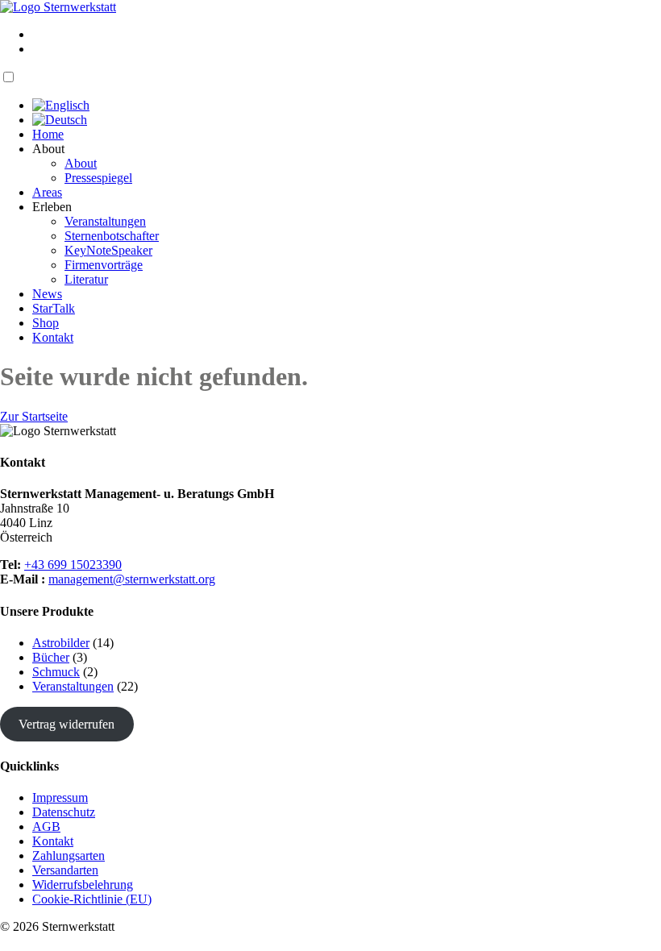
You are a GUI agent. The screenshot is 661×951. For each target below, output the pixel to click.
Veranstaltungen (105, 221)
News (47, 294)
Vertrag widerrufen (66, 724)
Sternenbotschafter (111, 236)
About (80, 163)
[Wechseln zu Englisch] (60, 105)
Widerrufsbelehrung (82, 884)
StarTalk (53, 308)
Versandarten (65, 870)
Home (48, 134)
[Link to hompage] (58, 7)
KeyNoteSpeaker (108, 250)
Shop (45, 323)
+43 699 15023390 (73, 564)
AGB (46, 826)
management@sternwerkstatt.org (131, 579)
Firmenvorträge (103, 265)
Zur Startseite (34, 416)
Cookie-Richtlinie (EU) (92, 899)
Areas (47, 192)
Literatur (86, 279)
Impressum (60, 797)
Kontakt (52, 337)
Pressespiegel (98, 178)
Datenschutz (63, 812)
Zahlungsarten (68, 855)
